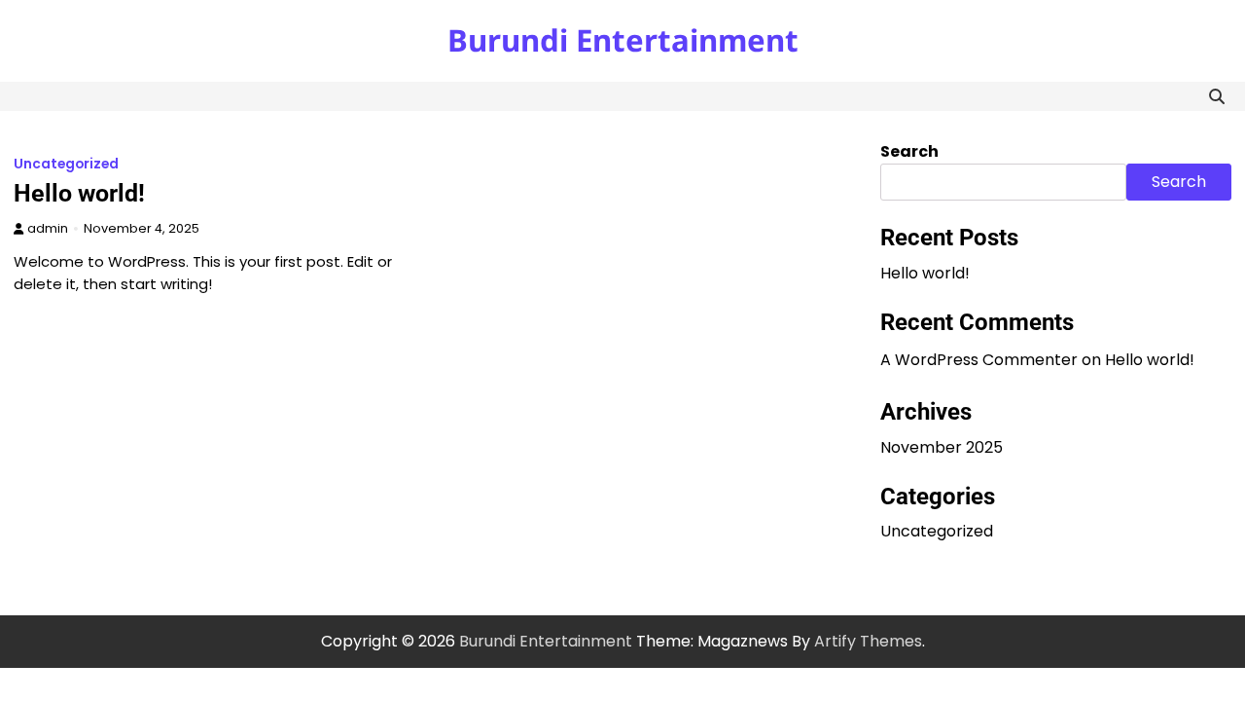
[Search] (1216, 96)
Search (909, 151)
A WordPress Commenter (979, 360)
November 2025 (941, 447)
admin (47, 228)
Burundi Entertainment (623, 39)
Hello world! (79, 193)
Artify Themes (868, 641)
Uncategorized (66, 164)
